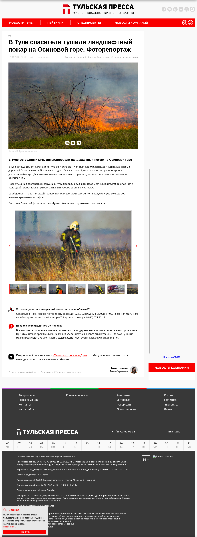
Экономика (171, 404)
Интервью (123, 399)
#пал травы (103, 57)
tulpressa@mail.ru (46, 490)
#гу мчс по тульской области (80, 57)
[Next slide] (136, 245)
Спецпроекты (89, 22)
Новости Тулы (21, 22)
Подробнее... (9, 526)
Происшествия (126, 409)
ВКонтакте (174, 431)
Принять (25, 532)
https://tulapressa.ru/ (65, 456)
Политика (170, 399)
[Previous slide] (10, 245)
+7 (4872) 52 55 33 (123, 431)
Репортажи (124, 404)
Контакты (25, 404)
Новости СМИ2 (171, 357)
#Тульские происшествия (124, 57)
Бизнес (168, 409)
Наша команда (28, 399)
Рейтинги (55, 22)
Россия (168, 395)
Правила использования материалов (35, 506)
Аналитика (124, 395)
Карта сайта (26, 409)
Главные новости (77, 395)
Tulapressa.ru (27, 395)
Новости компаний (131, 22)
